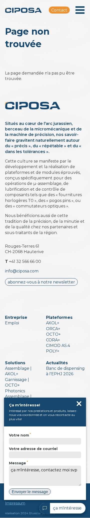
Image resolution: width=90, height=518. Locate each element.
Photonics (15, 391)
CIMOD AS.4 (58, 345)
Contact (59, 10)
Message (17, 463)
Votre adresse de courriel (33, 449)
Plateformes (59, 317)
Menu (80, 10)
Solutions (15, 362)
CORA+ (53, 340)
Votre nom (19, 435)
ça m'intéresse (67, 508)
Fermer (79, 404)
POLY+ (52, 351)
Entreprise (16, 317)
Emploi (12, 323)
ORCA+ (53, 328)
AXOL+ (52, 323)
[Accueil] (26, 10)
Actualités (57, 362)
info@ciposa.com (21, 271)
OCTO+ (53, 334)
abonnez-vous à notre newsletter (41, 282)
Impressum (15, 503)
